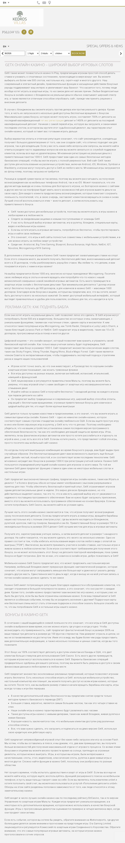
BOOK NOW (78, 53)
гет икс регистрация (52, 120)
